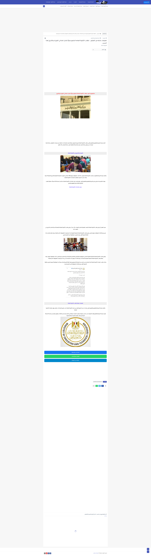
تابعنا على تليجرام (75, 360)
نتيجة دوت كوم (96, 553)
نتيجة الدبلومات (92, 6)
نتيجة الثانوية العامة (104, 6)
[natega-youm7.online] (45, 553)
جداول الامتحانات (70, 6)
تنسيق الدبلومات (86, 6)
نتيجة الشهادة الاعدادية (78, 6)
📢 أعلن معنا (146, 2)
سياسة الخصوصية (82, 2)
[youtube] (46, 553)
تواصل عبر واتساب (75, 356)
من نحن (70, 2)
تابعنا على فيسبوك (75, 352)
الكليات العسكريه (63, 6)
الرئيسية (104, 38)
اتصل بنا (75, 2)
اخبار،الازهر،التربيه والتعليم (95, 38)
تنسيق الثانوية (98, 6)
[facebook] (50, 553)
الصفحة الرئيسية (91, 2)
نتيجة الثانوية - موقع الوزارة (50, 2)
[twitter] (45, 6)
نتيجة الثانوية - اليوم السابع (61, 2)
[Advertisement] (75, 23)
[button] (102, 386)
